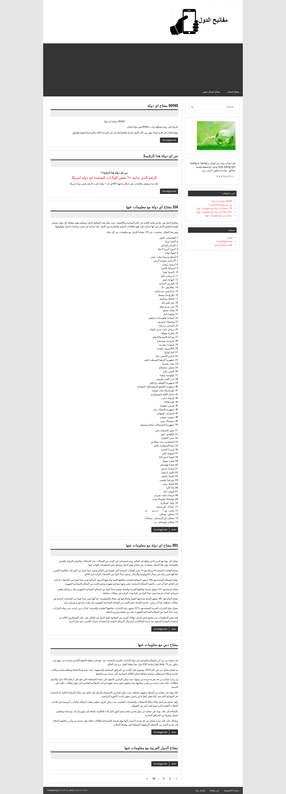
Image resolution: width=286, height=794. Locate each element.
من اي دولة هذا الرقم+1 (160, 155)
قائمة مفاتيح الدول (223, 245)
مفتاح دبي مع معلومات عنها (158, 644)
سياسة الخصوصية (231, 790)
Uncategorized (169, 140)
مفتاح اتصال (233, 91)
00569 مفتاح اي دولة (162, 105)
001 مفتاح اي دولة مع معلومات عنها (152, 545)
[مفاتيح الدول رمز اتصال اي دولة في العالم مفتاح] (203, 8)
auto (174, 529)
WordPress (64, 790)
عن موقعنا (214, 790)
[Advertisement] (143, 64)
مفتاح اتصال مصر (211, 91)
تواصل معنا (200, 790)
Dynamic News (81, 790)
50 (154, 778)
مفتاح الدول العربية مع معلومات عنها (151, 747)
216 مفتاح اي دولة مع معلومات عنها (152, 206)
